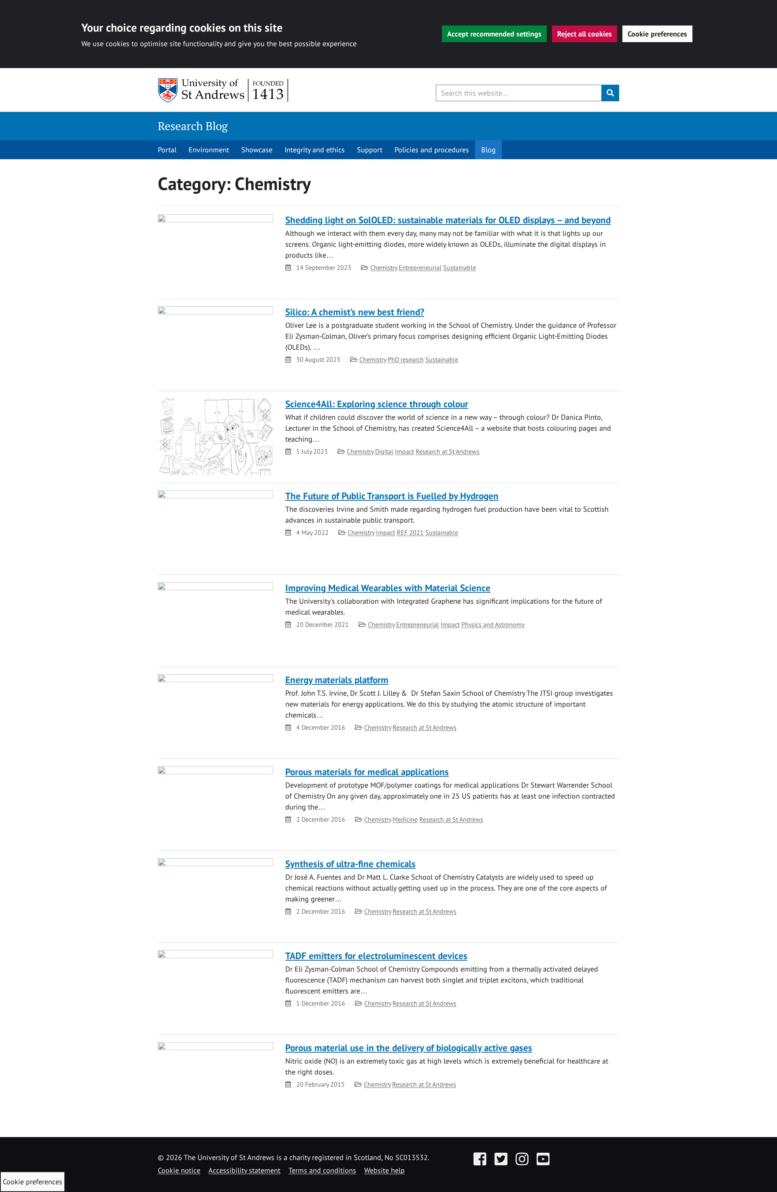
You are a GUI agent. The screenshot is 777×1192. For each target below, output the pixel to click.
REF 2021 (410, 532)
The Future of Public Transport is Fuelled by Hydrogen (392, 496)
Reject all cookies (584, 33)
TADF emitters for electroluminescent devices (376, 955)
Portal (167, 149)
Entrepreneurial (420, 267)
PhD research (406, 359)
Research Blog (193, 125)
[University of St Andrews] (223, 90)
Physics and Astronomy (492, 624)
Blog (488, 149)
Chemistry (383, 267)
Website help (384, 1170)
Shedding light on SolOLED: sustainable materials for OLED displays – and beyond (448, 220)
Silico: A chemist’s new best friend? (354, 312)
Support (369, 149)
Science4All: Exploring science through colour (376, 404)
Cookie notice (179, 1170)
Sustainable (459, 267)
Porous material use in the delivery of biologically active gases (408, 1047)
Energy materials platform (336, 680)
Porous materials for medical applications (367, 772)
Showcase (256, 149)
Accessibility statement (244, 1170)
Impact (404, 451)
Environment (209, 149)
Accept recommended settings (494, 33)
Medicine (405, 819)
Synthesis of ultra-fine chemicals (350, 863)
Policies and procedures (432, 149)
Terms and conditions (322, 1170)
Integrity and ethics (314, 149)
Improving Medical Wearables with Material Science (387, 588)
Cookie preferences (657, 33)
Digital (384, 451)
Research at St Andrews (448, 451)
